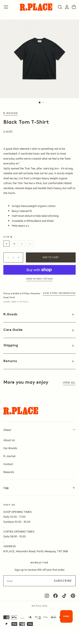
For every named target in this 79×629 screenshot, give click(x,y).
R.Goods (10, 113)
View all (69, 382)
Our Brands (10, 448)
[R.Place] (20, 411)
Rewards (8, 472)
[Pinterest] (73, 595)
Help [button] (6, 488)
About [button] (7, 430)
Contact (8, 464)
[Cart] (73, 7)
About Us (9, 440)
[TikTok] (64, 595)
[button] (6, 7)
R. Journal (9, 456)
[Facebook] (55, 595)
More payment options (39, 278)
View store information (59, 293)
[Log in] (67, 7)
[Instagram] (47, 595)
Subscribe (63, 580)
